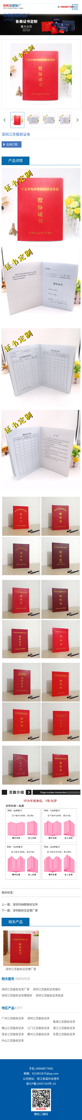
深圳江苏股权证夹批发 (49, 995)
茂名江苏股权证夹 (13, 1034)
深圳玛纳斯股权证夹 (25, 904)
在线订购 (12, 144)
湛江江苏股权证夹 (64, 1028)
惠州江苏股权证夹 (38, 1034)
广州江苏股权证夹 (13, 1018)
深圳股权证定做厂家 (25, 910)
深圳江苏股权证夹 (38, 1018)
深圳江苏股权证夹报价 (47, 989)
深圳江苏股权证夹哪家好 (17, 995)
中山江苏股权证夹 (13, 1040)
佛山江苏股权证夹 (13, 1028)
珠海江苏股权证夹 (64, 1021)
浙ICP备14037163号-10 (41, 1083)
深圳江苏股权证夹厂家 (15, 989)
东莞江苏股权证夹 (64, 1034)
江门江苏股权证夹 (38, 1028)
